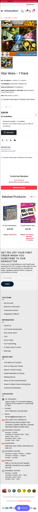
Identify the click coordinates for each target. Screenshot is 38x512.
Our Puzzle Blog (10, 344)
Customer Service (11, 310)
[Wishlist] (26, 11)
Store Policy (8, 340)
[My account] (29, 11)
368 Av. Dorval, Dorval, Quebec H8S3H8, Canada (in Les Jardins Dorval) (17, 465)
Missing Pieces (9, 377)
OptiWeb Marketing (24, 501)
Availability (7, 116)
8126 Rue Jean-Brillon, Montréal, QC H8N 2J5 (19, 447)
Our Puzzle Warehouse (13, 329)
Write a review (19, 187)
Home (2, 18)
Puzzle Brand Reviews (12, 388)
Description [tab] (5, 147)
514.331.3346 (22, 411)
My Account (8, 303)
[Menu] (2, 11)
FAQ (5, 336)
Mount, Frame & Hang (12, 370)
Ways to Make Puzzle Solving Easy (17, 384)
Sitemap (7, 351)
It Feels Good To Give (12, 347)
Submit (7, 284)
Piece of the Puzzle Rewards (15, 380)
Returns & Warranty (12, 307)
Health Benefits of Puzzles (14, 373)
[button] (30, 197)
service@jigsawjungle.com (15, 417)
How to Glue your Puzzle (13, 366)
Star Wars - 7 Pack (14, 73)
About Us (7, 325)
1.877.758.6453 (11, 411)
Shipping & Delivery (11, 314)
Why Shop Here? (10, 333)
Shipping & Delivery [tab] (8, 151)
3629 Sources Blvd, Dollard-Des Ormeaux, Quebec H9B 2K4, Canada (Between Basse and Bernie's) (19, 424)
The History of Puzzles (12, 362)
